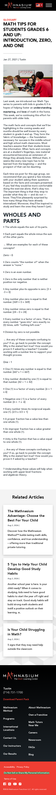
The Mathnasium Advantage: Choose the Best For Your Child (26, 516)
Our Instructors (12, 746)
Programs (8, 719)
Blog (31, 754)
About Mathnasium (40, 707)
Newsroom (35, 740)
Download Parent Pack (16, 699)
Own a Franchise (38, 715)
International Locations (10, 728)
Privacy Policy (23, 767)
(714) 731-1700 (13, 692)
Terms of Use (10, 779)
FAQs (32, 747)
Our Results (10, 754)
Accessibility (9, 767)
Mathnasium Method (10, 709)
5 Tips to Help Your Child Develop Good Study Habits (27, 569)
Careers (33, 733)
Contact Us (9, 738)
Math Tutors (36, 724)
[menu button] (39, 5)
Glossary (10, 20)
